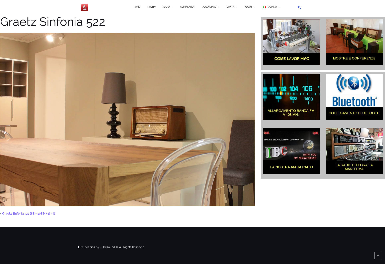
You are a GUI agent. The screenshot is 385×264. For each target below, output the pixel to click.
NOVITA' (151, 7)
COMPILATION (187, 7)
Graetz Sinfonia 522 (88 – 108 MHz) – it (28, 213)
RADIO (166, 7)
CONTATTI (232, 7)
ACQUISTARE (209, 7)
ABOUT (248, 7)
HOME (137, 7)
